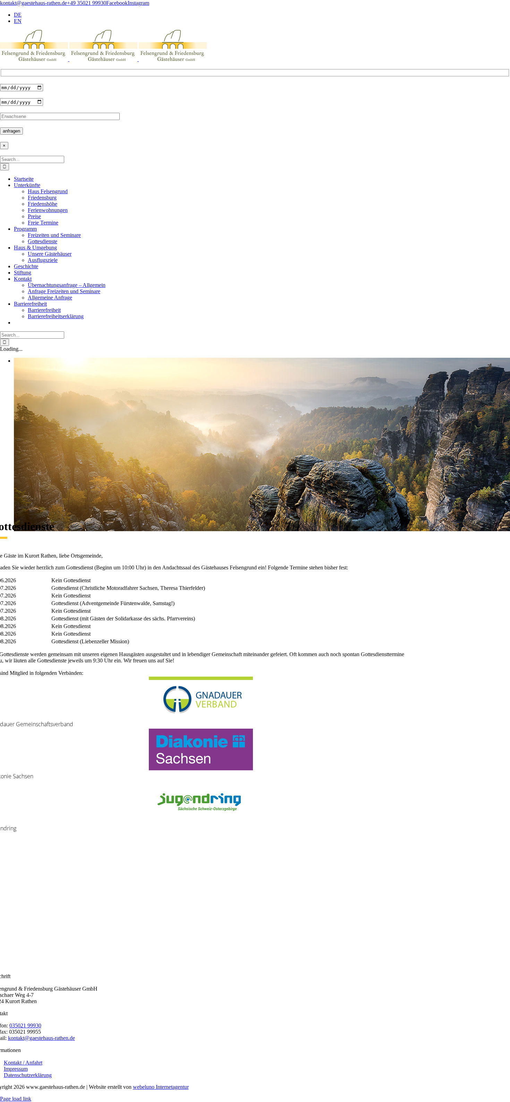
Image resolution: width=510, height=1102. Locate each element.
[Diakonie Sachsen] (201, 768)
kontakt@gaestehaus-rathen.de (33, 3)
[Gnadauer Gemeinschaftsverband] (201, 716)
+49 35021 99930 (86, 3)
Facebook (117, 3)
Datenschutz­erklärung (28, 1075)
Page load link (15, 1099)
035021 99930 (25, 1025)
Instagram (138, 3)
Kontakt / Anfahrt (23, 1063)
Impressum (16, 1069)
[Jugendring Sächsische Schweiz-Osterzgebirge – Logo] (201, 820)
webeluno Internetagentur (161, 1087)
